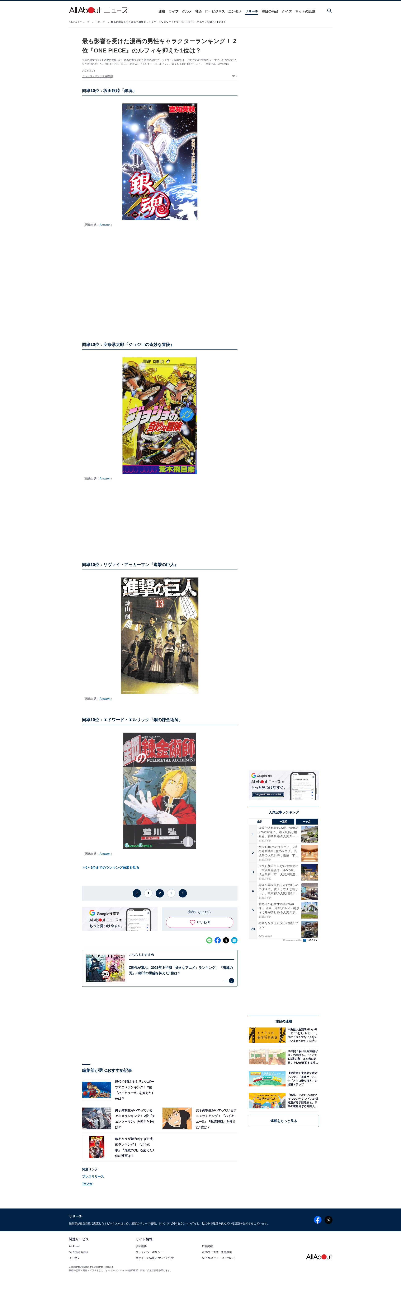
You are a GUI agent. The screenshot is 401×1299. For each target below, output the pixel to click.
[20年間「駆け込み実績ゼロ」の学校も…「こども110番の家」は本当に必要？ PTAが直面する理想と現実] (302, 1057)
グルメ (187, 11)
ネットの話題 (305, 11)
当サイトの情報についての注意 (155, 1258)
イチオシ (74, 1258)
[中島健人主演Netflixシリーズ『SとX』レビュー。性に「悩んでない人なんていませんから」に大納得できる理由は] (302, 1035)
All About (74, 1246)
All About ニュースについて (218, 1258)
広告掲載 (207, 1246)
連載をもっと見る (283, 1121)
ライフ (174, 11)
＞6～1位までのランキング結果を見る (110, 867)
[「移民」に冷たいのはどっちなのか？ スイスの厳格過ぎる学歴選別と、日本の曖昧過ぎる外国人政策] (302, 1100)
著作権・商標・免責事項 (217, 1252)
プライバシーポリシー (149, 1252)
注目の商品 (270, 11)
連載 (162, 11)
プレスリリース (93, 1176)
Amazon (105, 224)
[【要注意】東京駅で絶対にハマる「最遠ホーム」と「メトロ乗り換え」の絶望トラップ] (302, 1078)
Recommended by (292, 940)
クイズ (287, 11)
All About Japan (78, 1252)
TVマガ (87, 1184)
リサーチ (251, 11)
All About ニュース (79, 22)
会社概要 (141, 1246)
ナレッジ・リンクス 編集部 (97, 76)
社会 (198, 11)
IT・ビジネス (215, 11)
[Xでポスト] (226, 940)
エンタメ (235, 11)
